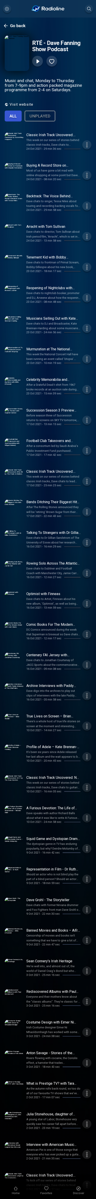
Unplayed (39, 116)
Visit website (21, 104)
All (13, 116)
